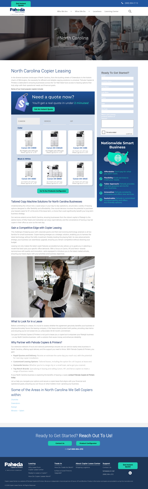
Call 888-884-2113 (75, 449)
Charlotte (14, 400)
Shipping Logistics (83, 467)
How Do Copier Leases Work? (39, 476)
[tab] (28, 121)
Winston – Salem (17, 411)
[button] (21, 4)
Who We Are (62, 11)
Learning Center (111, 11)
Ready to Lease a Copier (37, 473)
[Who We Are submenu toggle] (71, 11)
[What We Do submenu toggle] (89, 11)
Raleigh (14, 407)
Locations (97, 11)
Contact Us (107, 467)
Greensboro (15, 403)
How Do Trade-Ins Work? (63, 467)
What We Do (80, 11)
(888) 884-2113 (131, 3)
